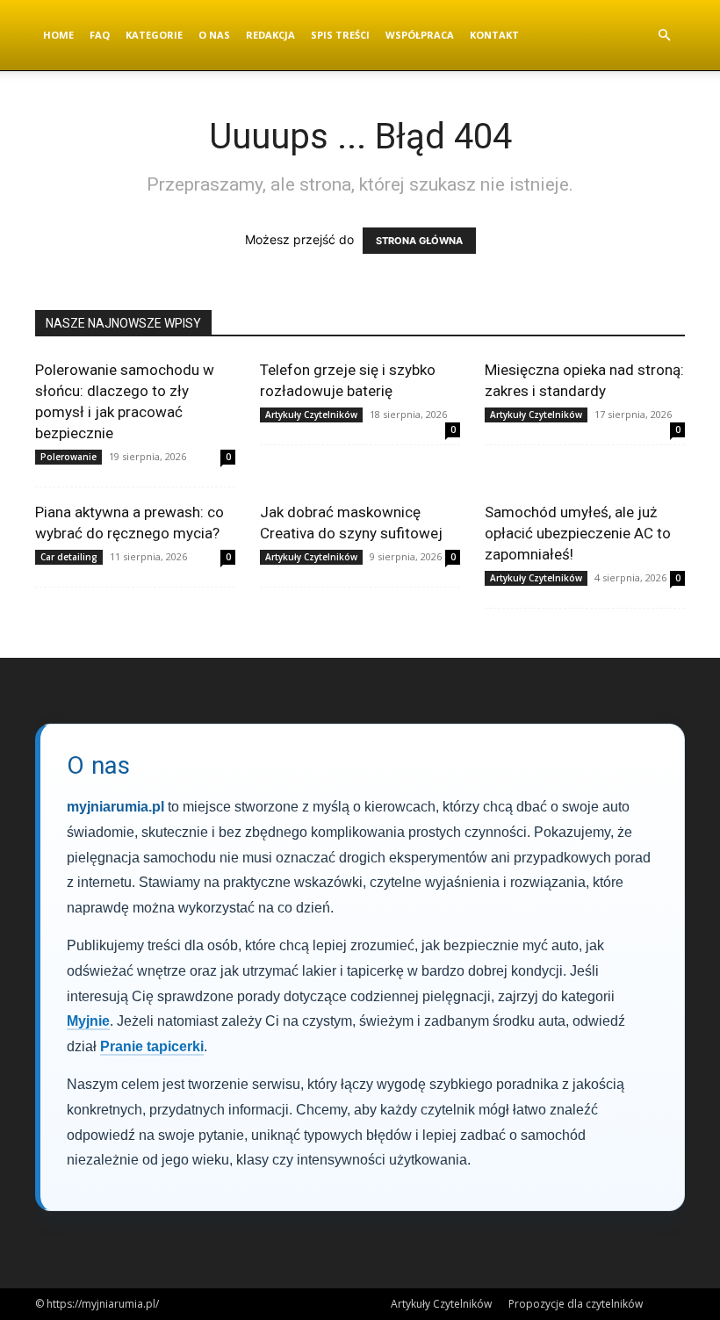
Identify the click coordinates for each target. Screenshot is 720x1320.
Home (58, 34)
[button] (664, 35)
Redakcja (270, 34)
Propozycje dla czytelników (575, 1303)
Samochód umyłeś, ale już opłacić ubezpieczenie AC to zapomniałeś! (578, 533)
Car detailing (68, 557)
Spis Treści (340, 34)
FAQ (100, 34)
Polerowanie (68, 457)
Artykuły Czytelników (311, 414)
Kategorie (154, 34)
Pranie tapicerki (152, 1046)
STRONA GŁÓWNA (419, 240)
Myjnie (88, 1020)
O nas (214, 34)
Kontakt (494, 34)
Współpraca (419, 34)
